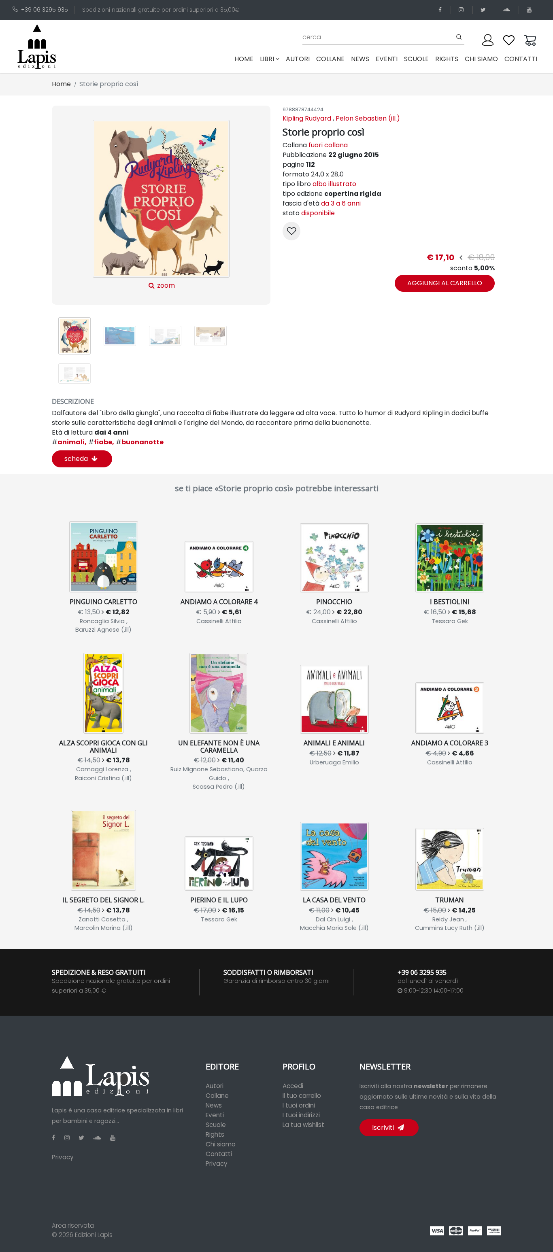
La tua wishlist (303, 1124)
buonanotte (140, 442)
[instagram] (462, 10)
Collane (217, 1095)
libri (267, 59)
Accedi (293, 1086)
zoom (165, 285)
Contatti (219, 1154)
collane (330, 59)
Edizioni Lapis (94, 1235)
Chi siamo (221, 1144)
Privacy (63, 1157)
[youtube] (530, 10)
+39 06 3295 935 (44, 10)
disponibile (318, 213)
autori (298, 59)
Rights (215, 1134)
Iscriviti (384, 1127)
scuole (416, 59)
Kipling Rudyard (307, 118)
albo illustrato (334, 184)
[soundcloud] (508, 10)
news (360, 59)
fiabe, (101, 442)
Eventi (215, 1115)
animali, (69, 442)
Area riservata (73, 1225)
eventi (387, 59)
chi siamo (481, 59)
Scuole (216, 1124)
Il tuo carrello (302, 1095)
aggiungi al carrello (444, 283)
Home (245, 59)
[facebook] (441, 10)
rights (446, 59)
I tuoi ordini (299, 1105)
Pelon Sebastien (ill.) (368, 118)
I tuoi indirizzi (301, 1115)
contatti (520, 59)
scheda (76, 458)
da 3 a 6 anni (341, 203)
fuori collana (328, 145)
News (214, 1105)
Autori (214, 1086)
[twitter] (485, 10)
